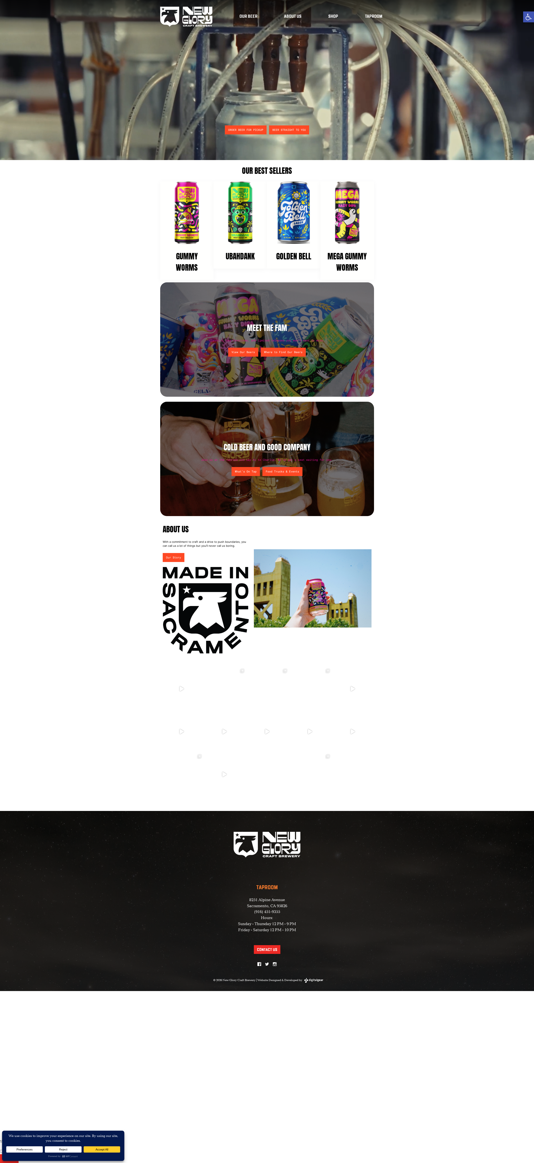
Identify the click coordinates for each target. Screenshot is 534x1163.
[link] (528, 16)
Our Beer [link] (248, 16)
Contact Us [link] (267, 950)
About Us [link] (292, 16)
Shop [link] (333, 16)
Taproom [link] (373, 16)
